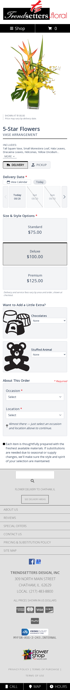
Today (39, 182)
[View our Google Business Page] (38, 563)
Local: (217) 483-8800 (35, 591)
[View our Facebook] (32, 563)
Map (36, 686)
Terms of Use (35, 675)
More (8, 156)
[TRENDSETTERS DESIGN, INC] (35, 19)
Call (13, 686)
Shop (20, 28)
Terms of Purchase (45, 669)
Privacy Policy (18, 669)
